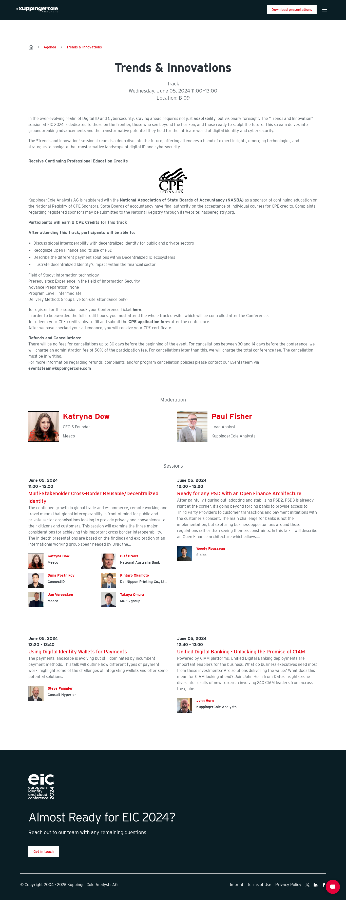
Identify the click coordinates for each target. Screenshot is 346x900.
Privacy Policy (288, 884)
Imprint (236, 884)
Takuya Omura (132, 595)
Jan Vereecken (60, 595)
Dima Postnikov (61, 575)
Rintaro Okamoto (134, 575)
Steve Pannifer (60, 688)
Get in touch (43, 852)
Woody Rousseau (210, 548)
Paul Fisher (232, 416)
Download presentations (292, 10)
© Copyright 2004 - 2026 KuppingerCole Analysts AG (69, 884)
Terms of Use (259, 884)
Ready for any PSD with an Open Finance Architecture (239, 493)
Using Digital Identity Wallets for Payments (77, 652)
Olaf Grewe (129, 556)
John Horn (205, 701)
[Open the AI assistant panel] (333, 887)
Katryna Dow (86, 416)
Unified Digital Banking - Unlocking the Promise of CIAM (241, 652)
